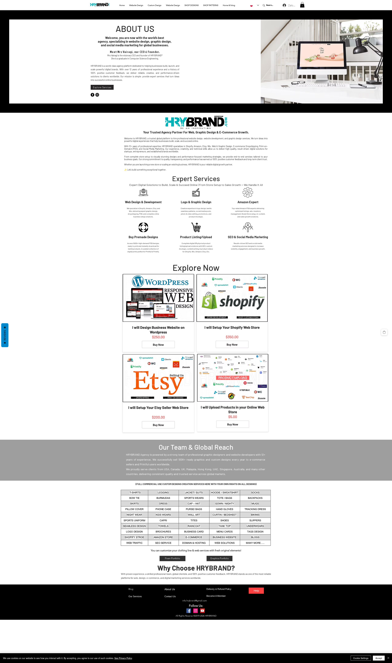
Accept (378, 658)
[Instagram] (97, 95)
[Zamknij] (388, 658)
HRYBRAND (210, 615)
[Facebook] (92, 95)
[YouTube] (202, 610)
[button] (302, 5)
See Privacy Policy (123, 658)
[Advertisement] (92, 641)
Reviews (5, 335)
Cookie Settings (360, 658)
